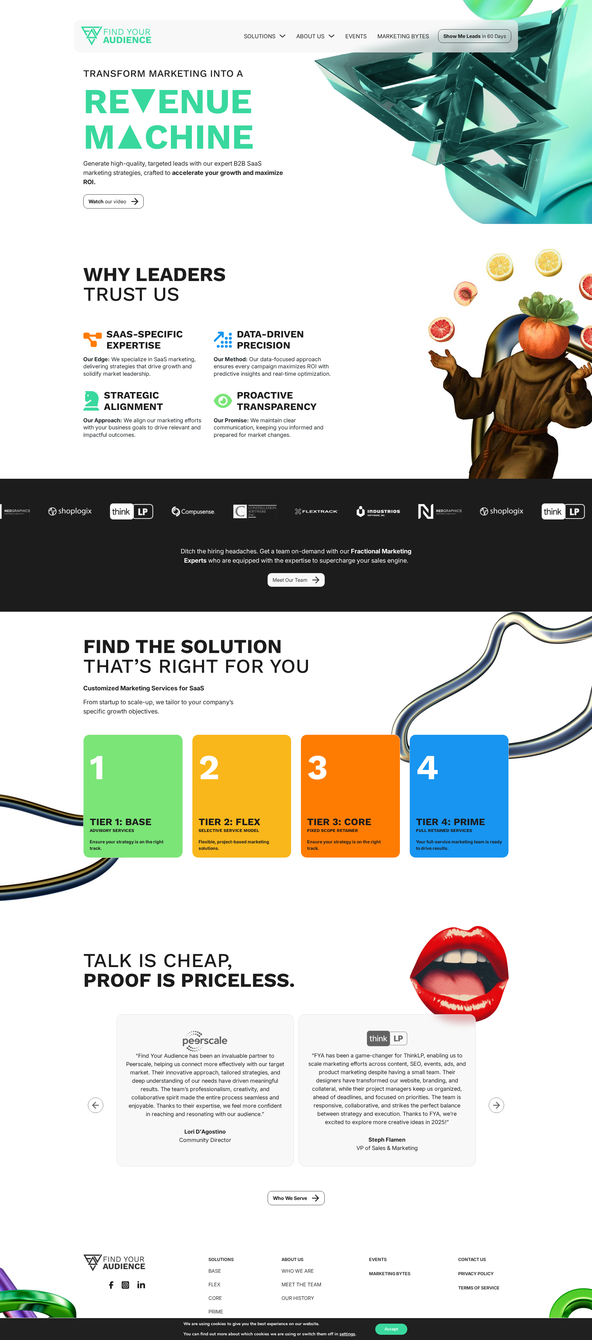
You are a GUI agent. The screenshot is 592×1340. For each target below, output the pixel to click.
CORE (215, 1298)
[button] (113, 201)
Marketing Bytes (403, 36)
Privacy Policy (476, 1273)
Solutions (221, 1259)
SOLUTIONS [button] (259, 36)
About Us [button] (310, 36)
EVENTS (378, 1259)
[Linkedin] (141, 1284)
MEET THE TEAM (301, 1284)
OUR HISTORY (298, 1298)
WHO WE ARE (298, 1271)
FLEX (214, 1284)
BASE (214, 1271)
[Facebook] (111, 1285)
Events (356, 36)
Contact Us (472, 1259)
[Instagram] (125, 1285)
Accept (391, 1329)
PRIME (215, 1312)
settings (347, 1334)
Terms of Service (479, 1287)
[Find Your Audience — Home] (116, 36)
